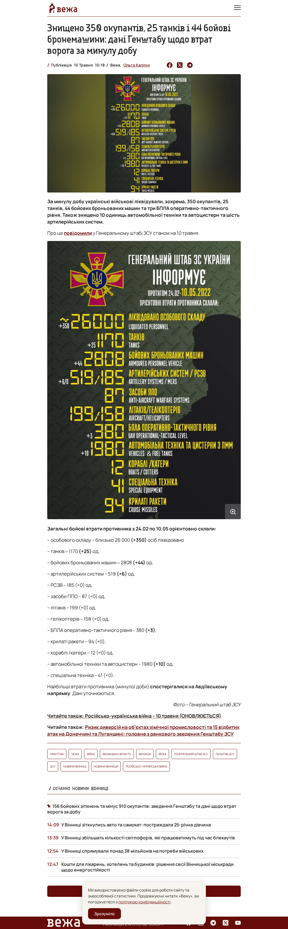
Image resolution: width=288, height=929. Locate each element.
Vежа (75, 754)
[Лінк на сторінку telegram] (213, 923)
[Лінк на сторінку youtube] (238, 923)
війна (91, 754)
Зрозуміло (104, 913)
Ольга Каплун (136, 65)
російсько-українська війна (146, 766)
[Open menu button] (237, 8)
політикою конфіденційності (144, 901)
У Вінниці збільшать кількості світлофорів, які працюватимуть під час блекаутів (148, 838)
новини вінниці (74, 766)
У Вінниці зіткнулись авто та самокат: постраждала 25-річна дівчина (136, 825)
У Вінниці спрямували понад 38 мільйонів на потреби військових (132, 851)
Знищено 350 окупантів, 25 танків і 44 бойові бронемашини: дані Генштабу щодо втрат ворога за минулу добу (139, 39)
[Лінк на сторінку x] (225, 923)
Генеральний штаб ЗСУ (191, 754)
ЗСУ (52, 766)
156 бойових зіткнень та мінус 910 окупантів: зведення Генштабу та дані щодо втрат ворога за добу (141, 809)
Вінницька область (117, 754)
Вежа (162, 754)
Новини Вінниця (106, 766)
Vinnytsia (57, 754)
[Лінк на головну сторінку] (63, 8)
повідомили (78, 233)
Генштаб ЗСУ (225, 754)
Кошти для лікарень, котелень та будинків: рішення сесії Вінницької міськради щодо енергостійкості (147, 867)
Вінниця (145, 754)
